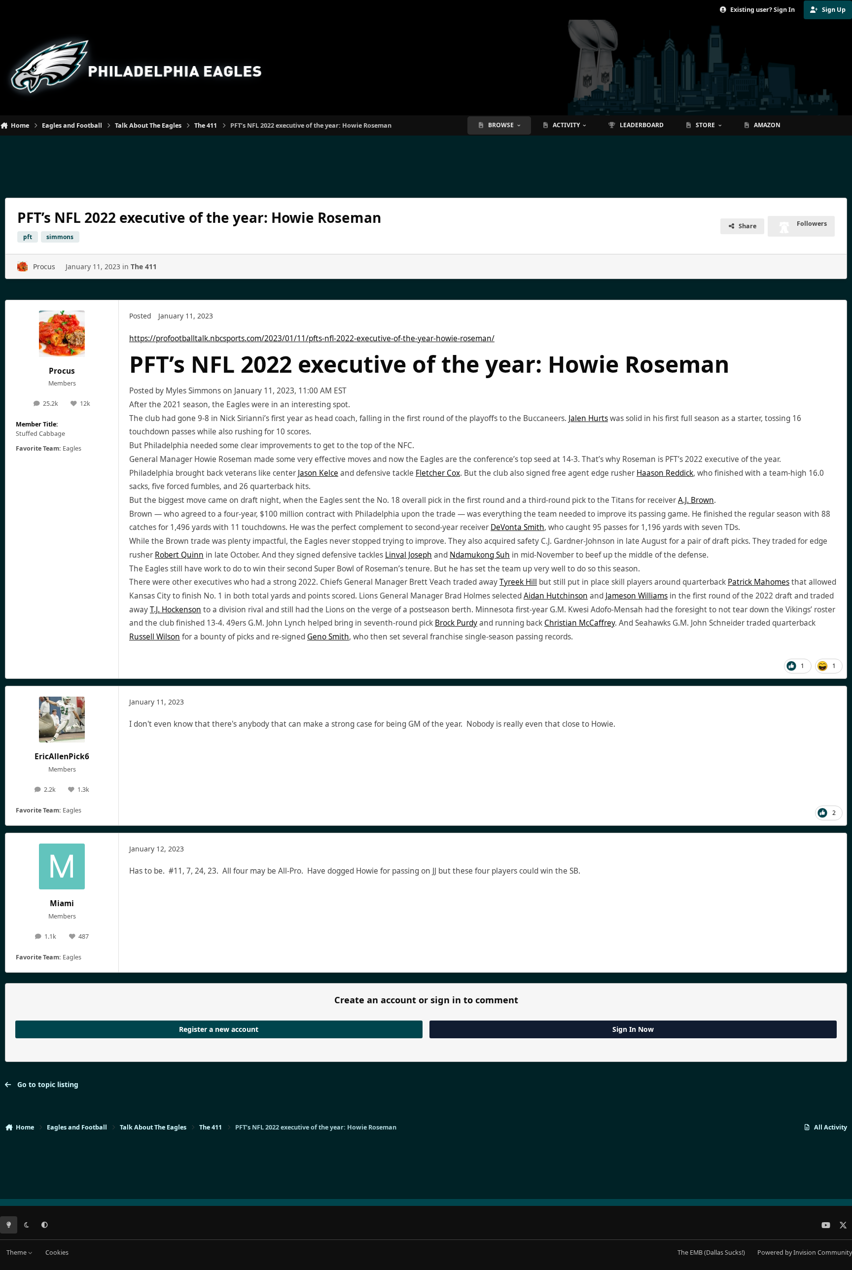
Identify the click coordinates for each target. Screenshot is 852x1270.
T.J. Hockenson (175, 609)
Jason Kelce (318, 473)
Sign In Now (633, 1029)
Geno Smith (328, 637)
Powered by (804, 1252)
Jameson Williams (636, 596)
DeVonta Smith (517, 527)
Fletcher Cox (438, 473)
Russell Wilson (154, 637)
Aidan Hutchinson (556, 596)
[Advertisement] (426, 163)
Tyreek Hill (518, 582)
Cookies (57, 1252)
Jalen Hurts (588, 418)
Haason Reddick (665, 473)
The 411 (144, 266)
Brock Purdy (456, 623)
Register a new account (218, 1029)
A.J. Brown (696, 500)
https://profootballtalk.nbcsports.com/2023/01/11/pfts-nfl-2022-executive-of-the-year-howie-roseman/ (312, 338)
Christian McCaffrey (579, 623)
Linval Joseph (408, 555)
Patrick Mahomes (758, 582)
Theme (17, 1252)
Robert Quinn (179, 555)
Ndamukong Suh (480, 555)
